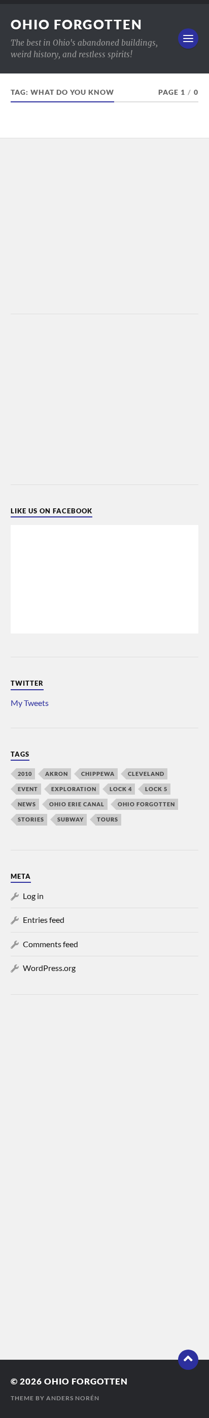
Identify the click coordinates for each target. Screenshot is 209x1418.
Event (28, 789)
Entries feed (43, 919)
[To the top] (188, 1360)
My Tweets (30, 702)
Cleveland (146, 773)
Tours (107, 819)
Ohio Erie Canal (76, 804)
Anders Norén (72, 1398)
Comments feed (50, 944)
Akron (56, 773)
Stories (31, 819)
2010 (25, 773)
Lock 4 (121, 789)
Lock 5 (156, 789)
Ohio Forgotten (77, 24)
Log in (33, 896)
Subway (70, 819)
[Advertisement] (104, 227)
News (27, 804)
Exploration (73, 789)
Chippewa (98, 773)
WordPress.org (49, 968)
